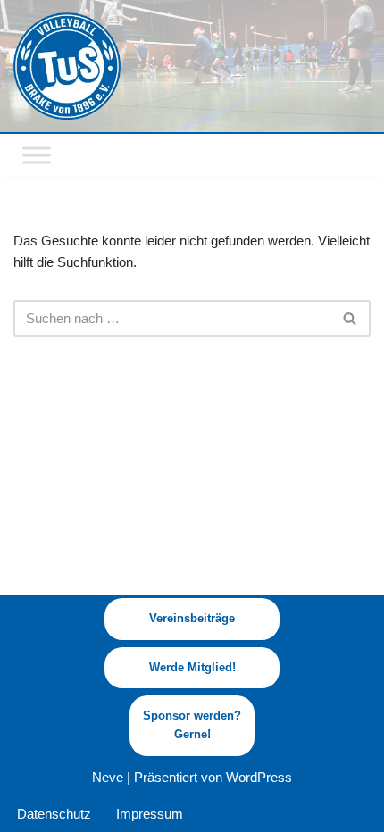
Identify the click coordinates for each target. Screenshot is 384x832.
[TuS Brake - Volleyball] (67, 66)
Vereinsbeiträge (192, 618)
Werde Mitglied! (192, 667)
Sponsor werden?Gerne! (192, 725)
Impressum (149, 813)
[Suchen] (350, 318)
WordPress (259, 777)
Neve (107, 777)
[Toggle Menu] (36, 154)
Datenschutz (54, 813)
